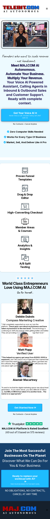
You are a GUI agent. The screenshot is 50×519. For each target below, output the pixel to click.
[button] (46, 9)
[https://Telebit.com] (21, 8)
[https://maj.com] (19, 510)
